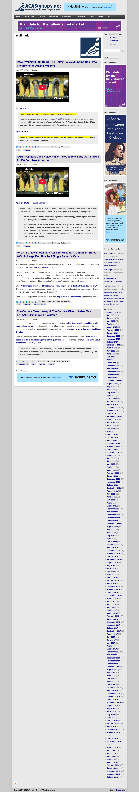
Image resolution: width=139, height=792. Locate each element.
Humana (42, 364)
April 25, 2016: (22, 131)
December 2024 (113, 372)
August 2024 (112, 384)
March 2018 (112, 613)
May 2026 (111, 321)
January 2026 (112, 333)
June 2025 (111, 354)
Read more (42, 147)
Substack (114, 41)
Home (18, 16)
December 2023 (113, 408)
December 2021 (113, 479)
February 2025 (113, 366)
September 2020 (114, 524)
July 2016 (111, 673)
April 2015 (111, 717)
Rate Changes (53, 16)
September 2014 (114, 741)
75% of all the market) (38, 267)
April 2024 (111, 396)
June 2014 (111, 753)
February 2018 (113, 616)
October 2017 (112, 628)
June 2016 (111, 676)
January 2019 (112, 583)
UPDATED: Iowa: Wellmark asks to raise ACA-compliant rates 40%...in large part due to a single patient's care (56, 254)
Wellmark (27, 150)
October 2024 (112, 378)
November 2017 (113, 625)
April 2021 (111, 503)
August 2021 (112, 491)
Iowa (19, 150)
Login (108, 16)
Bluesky (113, 44)
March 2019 (112, 577)
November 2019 (113, 553)
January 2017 (112, 655)
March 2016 (112, 685)
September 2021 (114, 488)
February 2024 (113, 401)
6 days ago (112, 265)
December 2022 (113, 443)
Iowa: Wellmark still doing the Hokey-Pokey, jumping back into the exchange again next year (57, 63)
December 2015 (113, 694)
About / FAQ (81, 16)
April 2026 (111, 324)
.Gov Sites (41, 16)
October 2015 (112, 700)
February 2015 (113, 723)
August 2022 (112, 455)
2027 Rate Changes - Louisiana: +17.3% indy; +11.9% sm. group (114, 262)
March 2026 (112, 327)
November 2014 (113, 732)
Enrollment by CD (67, 16)
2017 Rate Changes (40, 305)
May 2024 (111, 393)
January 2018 (112, 619)
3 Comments (65, 147)
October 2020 (112, 521)
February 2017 (113, 652)
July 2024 (111, 387)
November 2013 (113, 774)
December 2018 (113, 586)
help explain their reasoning (69, 297)
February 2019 (113, 580)
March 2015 (112, 720)
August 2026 (112, 312)
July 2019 (111, 565)
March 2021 (112, 506)
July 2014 (111, 750)
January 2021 (112, 512)
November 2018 (113, 589)
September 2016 (114, 667)
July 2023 (111, 422)
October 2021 (112, 485)
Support (100, 16)
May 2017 (111, 643)
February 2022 (113, 473)
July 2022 (111, 458)
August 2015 (112, 705)
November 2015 (113, 697)
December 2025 (113, 336)
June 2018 (111, 604)
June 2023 (111, 425)
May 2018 (111, 607)
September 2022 (114, 452)
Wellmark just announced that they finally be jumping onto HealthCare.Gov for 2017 (59, 286)
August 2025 (112, 348)
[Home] (39, 11)
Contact (91, 16)
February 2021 (113, 509)
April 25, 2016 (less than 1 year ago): (32, 203)
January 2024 (112, 404)
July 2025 (111, 351)
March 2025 (112, 363)
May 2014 (111, 756)
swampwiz (108, 253)
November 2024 (113, 375)
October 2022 (112, 449)
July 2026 (111, 315)
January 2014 (112, 768)
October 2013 (112, 777)
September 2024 (114, 381)
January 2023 (112, 440)
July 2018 (111, 601)
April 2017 (111, 646)
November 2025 (113, 339)
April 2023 (111, 431)
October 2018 (112, 592)
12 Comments (65, 301)
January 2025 (112, 369)
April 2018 (111, 610)
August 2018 (112, 598)
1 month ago (118, 281)
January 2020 (112, 548)
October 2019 (112, 556)
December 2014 (113, 729)
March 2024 (112, 399)
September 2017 (114, 631)
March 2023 (112, 434)
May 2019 (111, 571)
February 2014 (113, 765)
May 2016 (111, 679)
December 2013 (113, 771)
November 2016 (113, 661)
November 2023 (113, 410)
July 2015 (111, 708)
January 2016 (112, 691)
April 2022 (111, 467)
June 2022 (111, 461)
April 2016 (111, 682)
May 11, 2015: (22, 108)
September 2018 (114, 595)
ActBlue (113, 37)
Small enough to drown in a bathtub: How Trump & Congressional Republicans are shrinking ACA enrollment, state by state (114, 298)
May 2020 (111, 536)
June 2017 (111, 640)
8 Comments (65, 361)
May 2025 (111, 357)
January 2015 (112, 726)
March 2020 (112, 542)
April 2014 (111, 759)
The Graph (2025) (29, 16)
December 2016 (113, 658)
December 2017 (113, 622)
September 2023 (114, 416)
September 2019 (114, 559)
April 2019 (111, 574)
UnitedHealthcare (23, 364)
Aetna (34, 364)
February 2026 (113, 330)
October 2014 (112, 738)
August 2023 (112, 419)
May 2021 (111, 500)
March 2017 (112, 649)
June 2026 (111, 318)
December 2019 (113, 551)
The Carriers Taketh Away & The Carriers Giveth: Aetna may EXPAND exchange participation (54, 313)
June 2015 (111, 711)
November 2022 (113, 446)
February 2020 (113, 545)
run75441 (107, 286)
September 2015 (114, 703)
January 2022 (112, 476)
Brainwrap (120, 790)
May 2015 (111, 714)
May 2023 (111, 428)
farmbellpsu (108, 270)
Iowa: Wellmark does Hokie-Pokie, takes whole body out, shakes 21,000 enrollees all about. (58, 158)
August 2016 (112, 670)
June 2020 (111, 533)
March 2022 (112, 470)
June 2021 (111, 497)
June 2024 (111, 390)
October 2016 (112, 664)
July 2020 (111, 530)
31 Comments (65, 243)
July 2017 (111, 637)
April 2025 (111, 360)
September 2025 (114, 345)
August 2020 (112, 527)
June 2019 (111, 568)
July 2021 (111, 494)
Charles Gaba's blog (53, 147)
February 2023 (113, 437)
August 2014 (112, 747)
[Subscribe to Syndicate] (15, 784)
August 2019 (112, 562)
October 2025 (112, 342)
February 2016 (113, 688)
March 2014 (112, 762)
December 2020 (113, 515)
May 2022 (111, 464)
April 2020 (111, 539)
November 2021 (113, 482)
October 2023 (112, 413)
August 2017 (112, 634)
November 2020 (113, 518)
